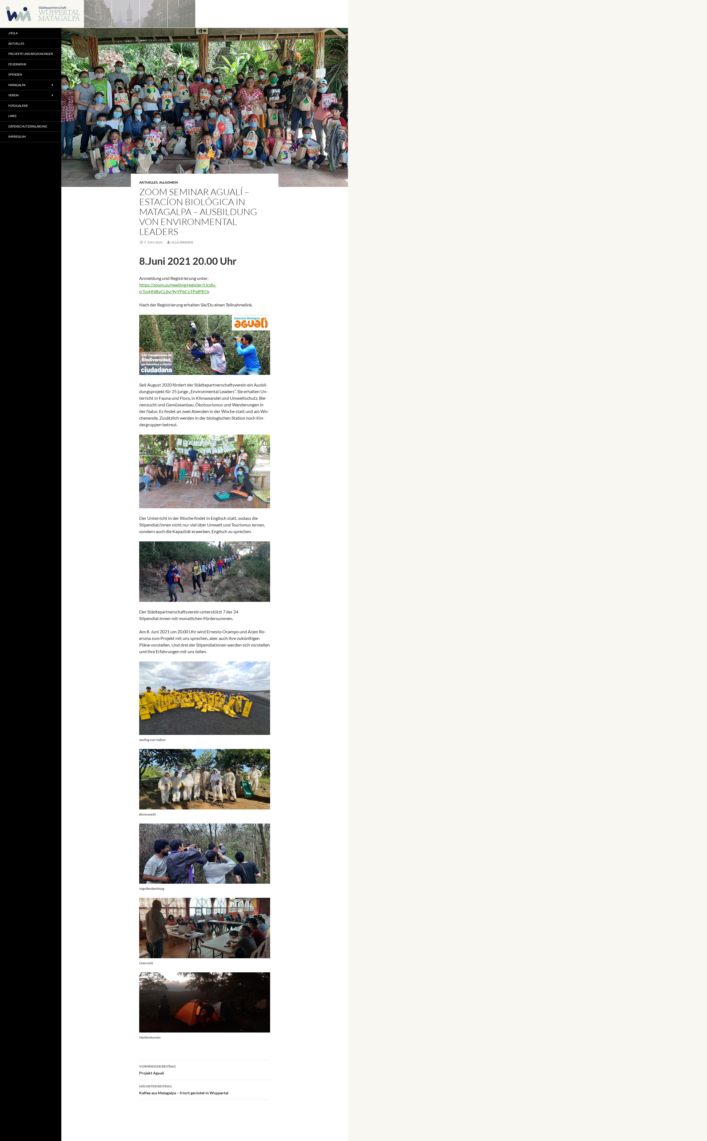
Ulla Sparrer (182, 242)
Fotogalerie (18, 105)
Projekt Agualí (157, 1069)
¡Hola (13, 33)
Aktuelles (148, 182)
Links (12, 116)
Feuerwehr (17, 64)
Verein (13, 95)
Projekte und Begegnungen (30, 53)
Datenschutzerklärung (27, 126)
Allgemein (168, 182)
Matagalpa (16, 85)
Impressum (17, 136)
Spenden (15, 74)
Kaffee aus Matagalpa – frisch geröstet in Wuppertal (183, 1089)
